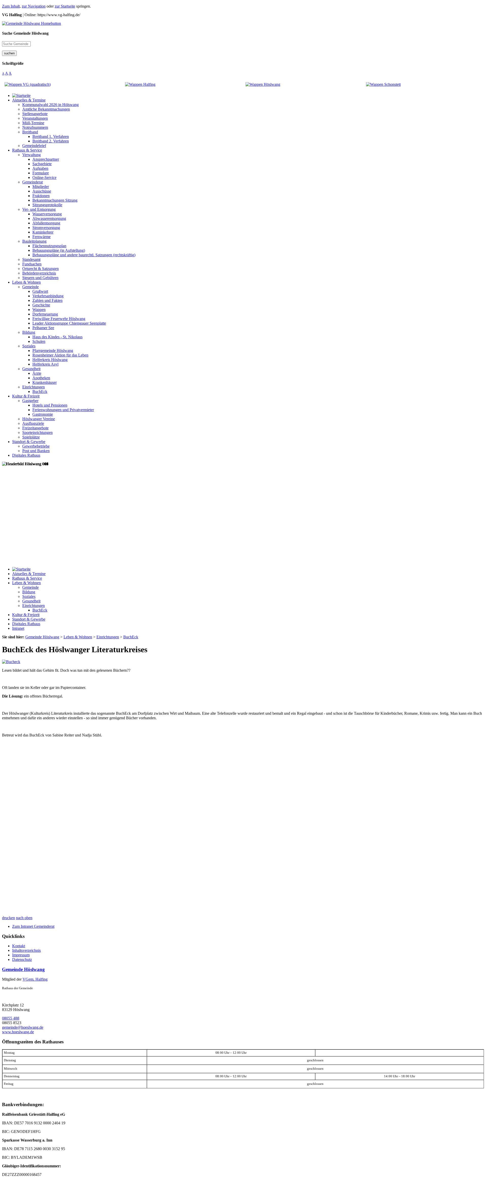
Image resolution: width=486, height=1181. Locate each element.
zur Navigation (34, 6)
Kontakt (18, 946)
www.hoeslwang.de (18, 1032)
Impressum (21, 955)
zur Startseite (65, 6)
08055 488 (10, 1018)
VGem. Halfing (35, 979)
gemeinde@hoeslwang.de (22, 1027)
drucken (8, 918)
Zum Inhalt (11, 6)
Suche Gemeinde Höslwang (25, 33)
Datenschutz (22, 959)
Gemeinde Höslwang (23, 969)
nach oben (24, 918)
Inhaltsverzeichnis (26, 950)
